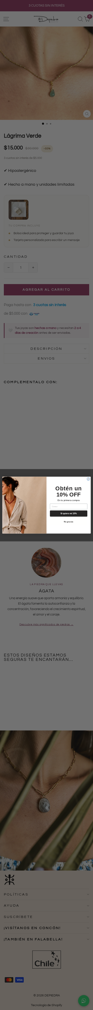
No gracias (68, 522)
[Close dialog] (88, 478)
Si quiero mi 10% (68, 513)
